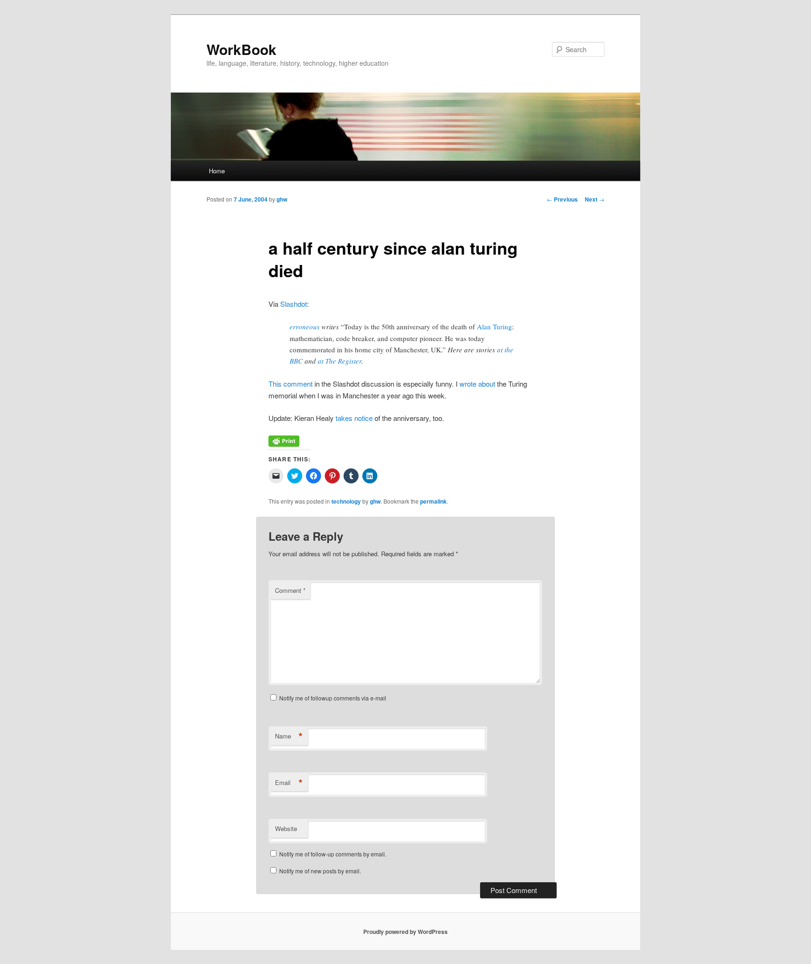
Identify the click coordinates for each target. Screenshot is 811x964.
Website (286, 828)
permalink (433, 501)
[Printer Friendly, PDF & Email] (283, 444)
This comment (290, 384)
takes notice (354, 418)
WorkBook (241, 49)
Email (289, 782)
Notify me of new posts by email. (320, 871)
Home (217, 170)
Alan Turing (494, 326)
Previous (562, 199)
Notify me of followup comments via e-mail (332, 698)
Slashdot (293, 304)
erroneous (305, 326)
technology (346, 501)
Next (594, 199)
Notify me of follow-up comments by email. (332, 854)
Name (289, 736)
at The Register (339, 360)
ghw (281, 199)
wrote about (477, 384)
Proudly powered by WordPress (405, 931)
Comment (290, 590)
